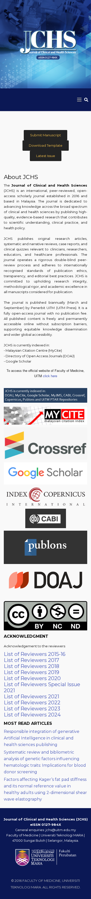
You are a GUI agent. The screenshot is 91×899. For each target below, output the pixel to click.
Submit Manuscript (45, 135)
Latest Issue (45, 156)
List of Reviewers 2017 (31, 660)
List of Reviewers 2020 (32, 678)
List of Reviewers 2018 (31, 666)
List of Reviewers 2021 (31, 696)
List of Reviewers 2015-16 (34, 654)
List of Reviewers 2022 (32, 703)
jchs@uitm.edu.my (61, 830)
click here (50, 375)
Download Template (45, 145)
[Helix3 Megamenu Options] (79, 99)
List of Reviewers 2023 (32, 709)
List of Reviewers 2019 (31, 672)
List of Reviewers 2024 (32, 715)
